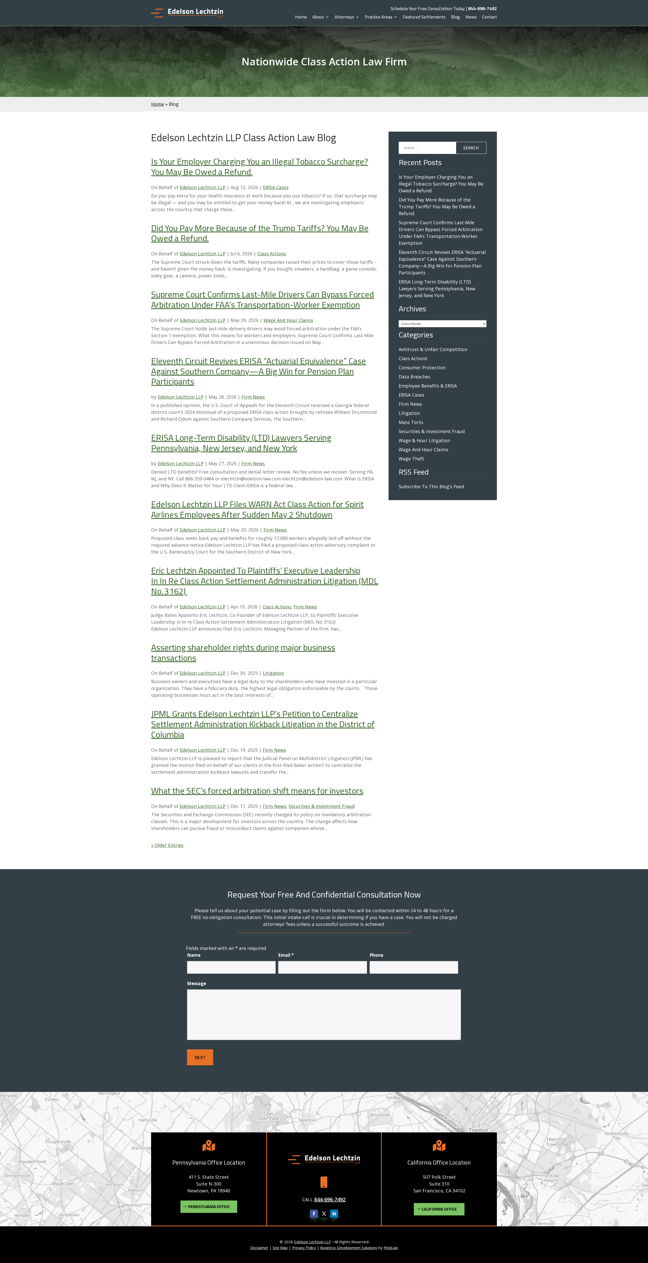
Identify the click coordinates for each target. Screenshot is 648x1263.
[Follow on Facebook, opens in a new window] (314, 1214)
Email (286, 955)
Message (196, 983)
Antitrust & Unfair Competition (433, 349)
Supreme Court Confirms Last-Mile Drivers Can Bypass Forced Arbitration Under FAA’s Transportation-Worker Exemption (262, 299)
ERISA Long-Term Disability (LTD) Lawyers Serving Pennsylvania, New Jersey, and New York (241, 443)
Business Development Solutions (348, 1247)
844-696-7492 (482, 8)
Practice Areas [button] (378, 18)
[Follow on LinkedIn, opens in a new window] (334, 1214)
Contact (489, 18)
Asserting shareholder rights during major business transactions (243, 652)
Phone (376, 955)
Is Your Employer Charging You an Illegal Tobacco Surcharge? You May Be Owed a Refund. (259, 166)
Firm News (253, 397)
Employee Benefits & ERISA (428, 386)
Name (193, 955)
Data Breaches (414, 377)
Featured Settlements (424, 18)
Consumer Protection (422, 367)
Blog (455, 18)
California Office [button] (439, 1209)
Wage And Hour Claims (288, 320)
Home (301, 18)
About (318, 18)
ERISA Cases (276, 187)
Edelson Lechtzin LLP (203, 187)
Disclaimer (259, 1247)
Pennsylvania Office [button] (209, 1206)
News (471, 18)
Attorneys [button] (344, 18)
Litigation (273, 673)
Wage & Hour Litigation (424, 440)
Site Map (280, 1247)
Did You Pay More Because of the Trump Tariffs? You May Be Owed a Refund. (260, 233)
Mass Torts (411, 422)
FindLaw (391, 1247)
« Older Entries (167, 845)
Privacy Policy (304, 1247)
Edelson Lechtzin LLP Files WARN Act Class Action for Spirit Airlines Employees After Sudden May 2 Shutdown (257, 509)
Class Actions (271, 254)
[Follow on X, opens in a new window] (324, 1214)
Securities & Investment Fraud (322, 806)
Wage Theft (411, 459)
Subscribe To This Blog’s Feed (431, 486)
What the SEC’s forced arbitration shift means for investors (257, 791)
